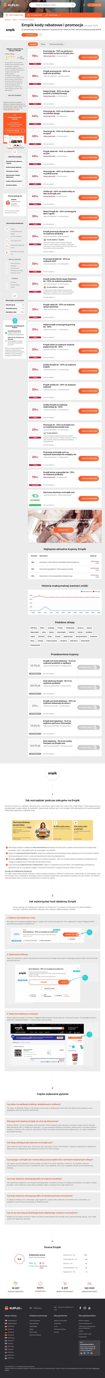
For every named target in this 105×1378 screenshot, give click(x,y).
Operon (51, 632)
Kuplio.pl (7, 19)
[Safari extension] (85, 1353)
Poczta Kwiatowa (81, 636)
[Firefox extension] (91, 1353)
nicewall (57, 636)
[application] (65, 602)
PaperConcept (68, 636)
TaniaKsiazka (70, 628)
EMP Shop (33, 628)
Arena (44, 632)
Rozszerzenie (83, 1337)
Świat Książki (61, 632)
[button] (86, 591)
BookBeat (89, 632)
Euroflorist (93, 636)
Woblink (71, 632)
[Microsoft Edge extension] (88, 1353)
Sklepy (15, 19)
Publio (42, 628)
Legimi (32, 636)
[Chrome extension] (81, 1353)
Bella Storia (74, 641)
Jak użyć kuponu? (14, 95)
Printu (50, 636)
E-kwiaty (40, 641)
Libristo (80, 632)
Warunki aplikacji (48, 64)
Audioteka (51, 628)
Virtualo (60, 628)
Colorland (41, 636)
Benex (32, 641)
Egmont (89, 628)
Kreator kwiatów (52, 641)
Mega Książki (34, 632)
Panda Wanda (85, 641)
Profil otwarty (15, 206)
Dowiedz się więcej (13, 109)
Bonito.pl (80, 628)
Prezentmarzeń (35, 645)
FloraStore (63, 641)
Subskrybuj (63, 530)
